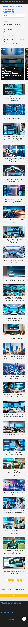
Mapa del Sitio (4, 622)
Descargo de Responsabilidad (8, 619)
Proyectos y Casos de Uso (11, 43)
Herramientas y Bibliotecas (11, 36)
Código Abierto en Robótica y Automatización (11, 28)
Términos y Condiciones (7, 612)
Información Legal (5, 608)
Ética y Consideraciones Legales (12, 32)
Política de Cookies (5, 615)
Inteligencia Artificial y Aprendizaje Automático (12, 25)
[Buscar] (22, 15)
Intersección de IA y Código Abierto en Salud (14, 40)
